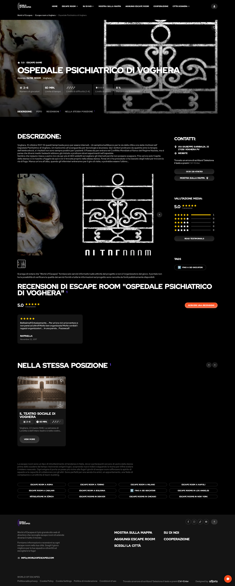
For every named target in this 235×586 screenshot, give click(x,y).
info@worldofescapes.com (37, 558)
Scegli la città (127, 545)
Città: (180, 6)
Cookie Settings (64, 581)
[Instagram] (194, 521)
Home (55, 6)
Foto (39, 111)
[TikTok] (200, 521)
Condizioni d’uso (108, 581)
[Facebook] (188, 521)
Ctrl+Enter (194, 163)
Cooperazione (160, 6)
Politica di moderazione (85, 581)
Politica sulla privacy (27, 581)
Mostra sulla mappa (110, 6)
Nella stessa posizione (80, 111)
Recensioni (53, 111)
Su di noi (87, 6)
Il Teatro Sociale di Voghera (37, 415)
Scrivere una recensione (201, 305)
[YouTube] (206, 521)
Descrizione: (24, 111)
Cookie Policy (47, 581)
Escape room (69, 6)
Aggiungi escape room (137, 6)
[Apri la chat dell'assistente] (228, 579)
